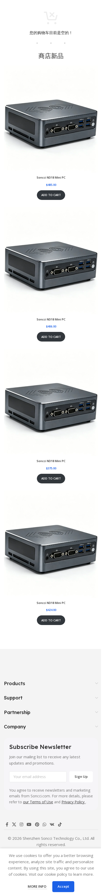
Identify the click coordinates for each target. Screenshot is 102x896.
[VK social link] (52, 824)
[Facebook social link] (7, 824)
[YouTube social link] (29, 824)
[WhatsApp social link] (44, 824)
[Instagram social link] (21, 824)
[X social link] (14, 824)
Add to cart (51, 195)
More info (37, 886)
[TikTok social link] (59, 824)
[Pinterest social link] (37, 824)
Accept (63, 886)
